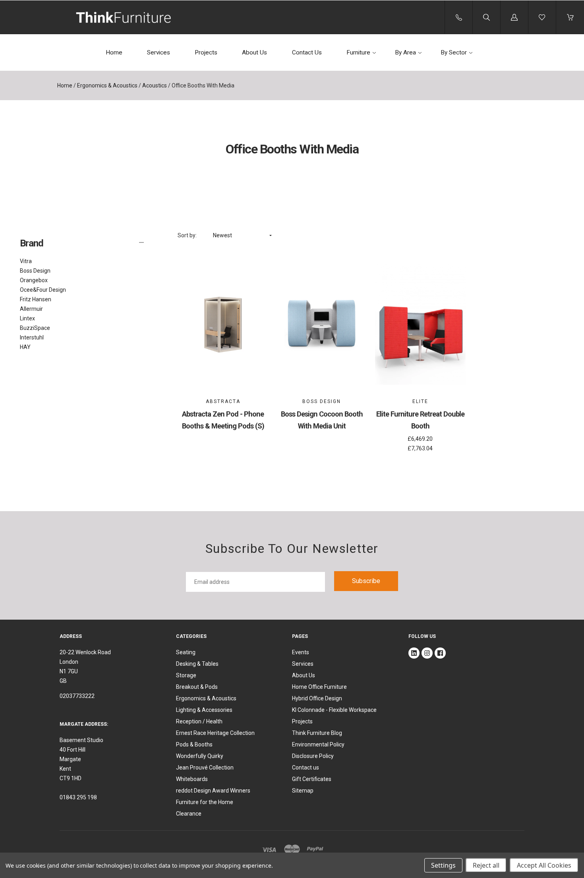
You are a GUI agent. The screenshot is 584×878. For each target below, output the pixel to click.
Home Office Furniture (319, 687)
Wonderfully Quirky (199, 756)
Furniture (358, 52)
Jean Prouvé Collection (205, 767)
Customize (223, 362)
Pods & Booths (194, 744)
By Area (405, 52)
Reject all (486, 865)
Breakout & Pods (197, 687)
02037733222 (77, 696)
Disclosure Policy (313, 756)
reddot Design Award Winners (213, 790)
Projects (206, 52)
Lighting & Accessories (204, 710)
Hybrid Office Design (317, 698)
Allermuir (31, 309)
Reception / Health (199, 721)
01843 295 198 (78, 797)
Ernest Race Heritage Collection (215, 733)
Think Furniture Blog (317, 733)
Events (300, 652)
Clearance (188, 813)
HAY (25, 347)
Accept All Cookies (544, 865)
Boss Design (35, 270)
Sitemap (302, 790)
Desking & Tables (197, 664)
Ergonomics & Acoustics (107, 85)
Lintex (27, 318)
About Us (254, 52)
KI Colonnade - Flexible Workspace (334, 710)
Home (114, 52)
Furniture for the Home (204, 802)
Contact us (305, 767)
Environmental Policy (318, 744)
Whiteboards (192, 779)
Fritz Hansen (35, 299)
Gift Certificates (311, 779)
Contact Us (307, 52)
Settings (443, 865)
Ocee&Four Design (43, 290)
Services (158, 52)
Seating (185, 652)
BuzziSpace (35, 328)
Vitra (26, 261)
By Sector (454, 52)
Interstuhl (32, 337)
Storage (186, 675)
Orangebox (34, 280)
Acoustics (154, 85)
